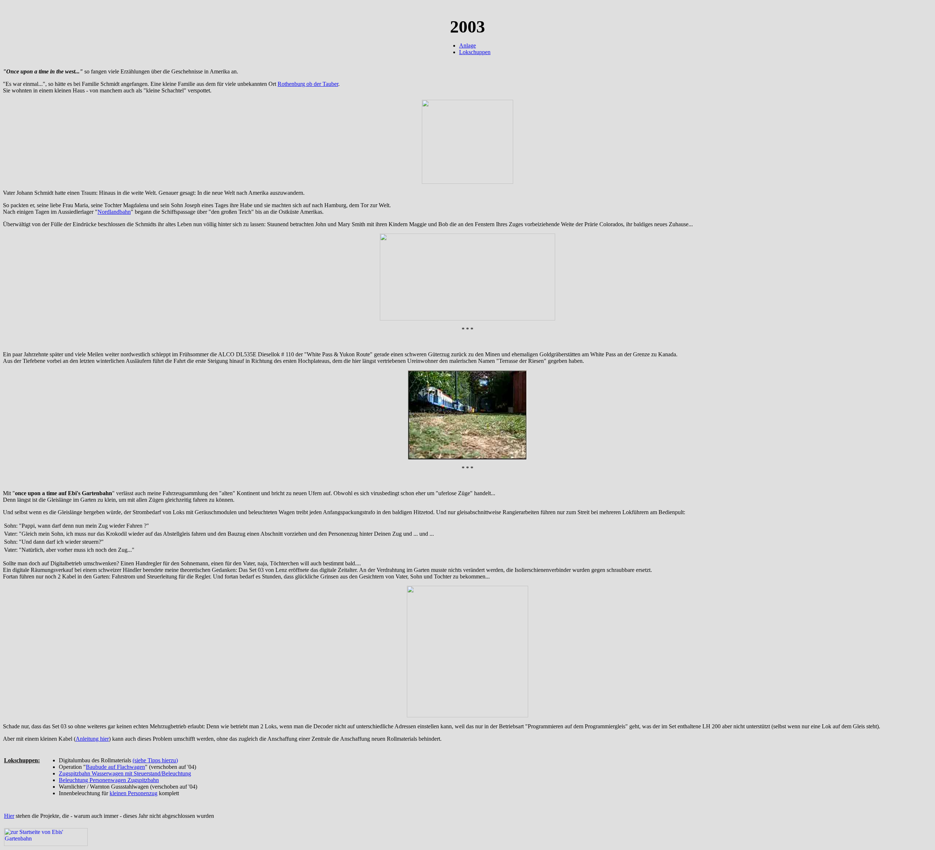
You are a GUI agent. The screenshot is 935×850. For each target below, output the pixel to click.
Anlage (467, 45)
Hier (9, 816)
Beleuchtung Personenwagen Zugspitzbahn (109, 780)
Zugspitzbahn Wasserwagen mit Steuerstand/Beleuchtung (125, 773)
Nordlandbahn (114, 212)
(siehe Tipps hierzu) (155, 760)
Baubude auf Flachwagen (115, 767)
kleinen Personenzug (133, 793)
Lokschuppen (475, 52)
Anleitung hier (92, 739)
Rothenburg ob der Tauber (308, 84)
